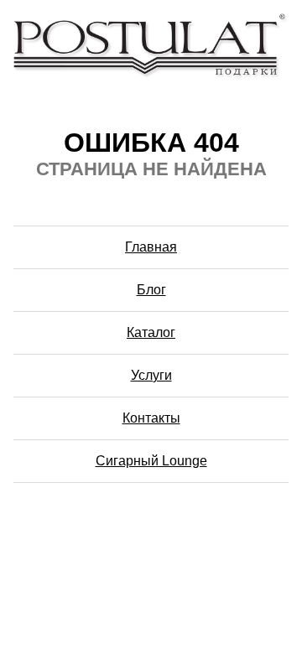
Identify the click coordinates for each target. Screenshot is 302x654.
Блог (151, 290)
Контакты (151, 418)
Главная (151, 247)
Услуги (151, 375)
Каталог (151, 332)
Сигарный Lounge (151, 461)
